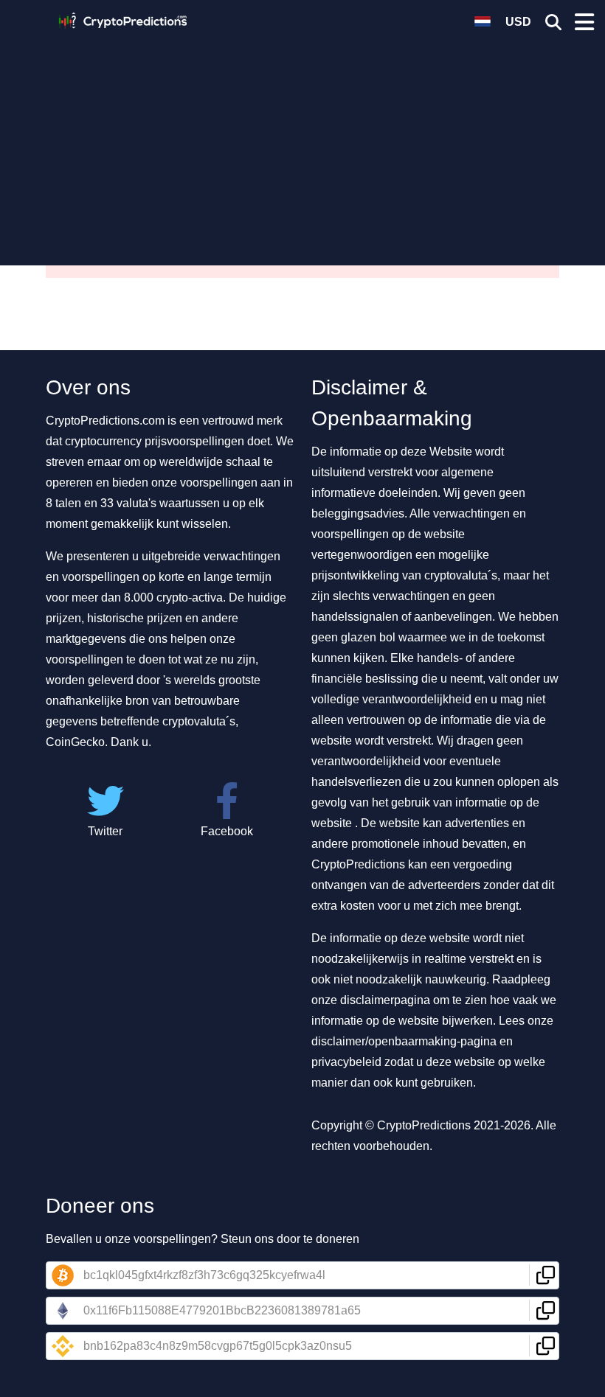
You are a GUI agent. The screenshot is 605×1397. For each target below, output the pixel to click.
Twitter (105, 831)
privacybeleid (346, 1062)
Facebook (227, 831)
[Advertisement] (302, 144)
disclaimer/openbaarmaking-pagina (404, 1041)
